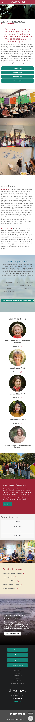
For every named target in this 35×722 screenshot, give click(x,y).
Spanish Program (17, 72)
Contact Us (16, 701)
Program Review (17, 68)
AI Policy (17, 678)
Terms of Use (17, 673)
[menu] (32, 2)
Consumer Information (17, 683)
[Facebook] (11, 714)
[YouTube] (16, 714)
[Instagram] (19, 714)
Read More (7, 504)
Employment (17, 670)
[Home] (17, 2)
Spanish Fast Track (17, 76)
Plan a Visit (17, 655)
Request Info (17, 649)
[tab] (17, 522)
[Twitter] (14, 714)
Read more (16, 346)
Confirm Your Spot (17, 665)
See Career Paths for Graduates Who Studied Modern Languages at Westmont (18, 300)
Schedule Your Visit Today (13, 633)
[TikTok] (24, 714)
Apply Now (18, 660)
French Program (17, 80)
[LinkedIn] (21, 714)
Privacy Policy (18, 675)
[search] (3, 2)
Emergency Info (17, 680)
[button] (17, 522)
